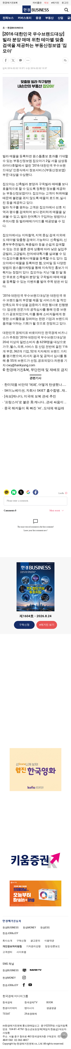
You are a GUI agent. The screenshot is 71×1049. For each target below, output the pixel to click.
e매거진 (55, 2)
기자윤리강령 (33, 946)
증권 (38, 17)
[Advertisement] (35, 690)
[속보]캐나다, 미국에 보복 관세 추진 (30, 396)
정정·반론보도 (52, 946)
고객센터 (7, 952)
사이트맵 (21, 952)
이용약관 (49, 940)
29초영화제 (30, 1013)
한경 (11, 927)
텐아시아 (29, 1008)
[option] (35, 769)
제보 (46, 2)
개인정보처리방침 (12, 946)
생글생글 (51, 1008)
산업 (60, 17)
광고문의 (35, 940)
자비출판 (37, 2)
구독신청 (24, 624)
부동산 (49, 17)
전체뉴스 (8, 17)
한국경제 (7, 1002)
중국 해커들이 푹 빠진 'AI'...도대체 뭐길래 (34, 408)
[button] (65, 3)
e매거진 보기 (46, 624)
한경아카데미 (10, 1008)
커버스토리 (25, 17)
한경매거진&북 (10, 2)
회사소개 (7, 940)
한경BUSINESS (15, 27)
